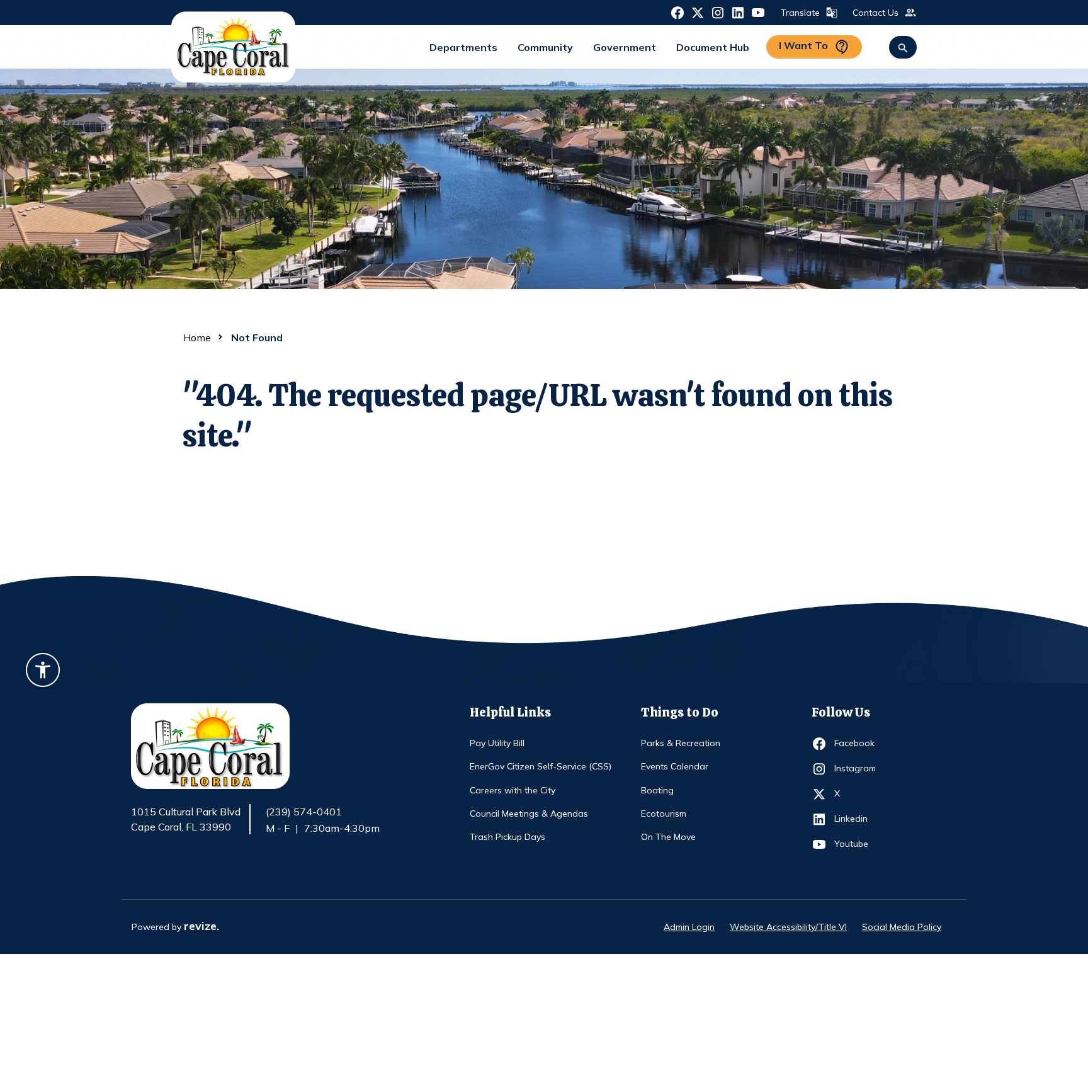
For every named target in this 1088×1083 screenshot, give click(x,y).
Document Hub (712, 47)
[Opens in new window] (677, 12)
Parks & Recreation (680, 743)
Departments (463, 47)
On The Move (668, 836)
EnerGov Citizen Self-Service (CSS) (540, 766)
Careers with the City (512, 790)
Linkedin (857, 818)
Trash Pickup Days (507, 836)
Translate (800, 12)
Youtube (857, 843)
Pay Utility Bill (497, 743)
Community (545, 47)
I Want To (803, 45)
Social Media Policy (901, 927)
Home (197, 337)
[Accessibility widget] (43, 672)
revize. (201, 926)
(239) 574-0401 (304, 811)
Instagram (857, 768)
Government (624, 47)
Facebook (857, 743)
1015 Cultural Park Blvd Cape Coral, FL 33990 (186, 819)
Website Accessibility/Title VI (788, 927)
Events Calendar (674, 766)
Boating (657, 790)
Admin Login (689, 927)
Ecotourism (663, 813)
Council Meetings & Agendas (529, 813)
